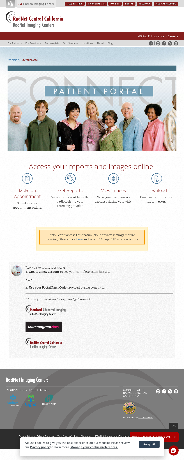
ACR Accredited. (145, 417)
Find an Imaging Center (38, 4)
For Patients (14, 60)
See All (44, 390)
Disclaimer (85, 436)
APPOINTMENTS (96, 4)
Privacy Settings (27, 436)
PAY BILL (115, 4)
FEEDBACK (144, 4)
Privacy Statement (46, 436)
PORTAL (129, 4)
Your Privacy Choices (68, 436)
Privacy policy (40, 447)
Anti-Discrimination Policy (127, 436)
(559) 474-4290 (75, 4)
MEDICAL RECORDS (166, 4)
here (79, 239)
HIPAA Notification (103, 436)
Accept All (149, 444)
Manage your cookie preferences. (94, 447)
